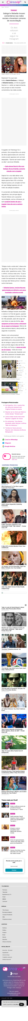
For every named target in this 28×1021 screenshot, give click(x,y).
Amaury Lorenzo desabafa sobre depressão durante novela (15, 830)
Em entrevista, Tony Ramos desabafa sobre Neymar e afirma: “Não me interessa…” (15, 423)
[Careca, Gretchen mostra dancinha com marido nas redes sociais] (5, 849)
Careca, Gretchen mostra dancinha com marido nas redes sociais (17, 851)
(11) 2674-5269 (14, 995)
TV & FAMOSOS (5, 886)
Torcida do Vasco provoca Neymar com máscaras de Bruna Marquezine (15, 430)
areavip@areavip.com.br (13, 993)
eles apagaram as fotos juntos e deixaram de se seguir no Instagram (14, 323)
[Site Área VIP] (14, 2)
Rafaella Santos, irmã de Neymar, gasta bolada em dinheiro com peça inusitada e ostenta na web (14, 290)
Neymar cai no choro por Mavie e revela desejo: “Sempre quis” (15, 413)
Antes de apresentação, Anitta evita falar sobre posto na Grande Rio (17, 841)
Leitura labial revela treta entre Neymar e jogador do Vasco (15, 417)
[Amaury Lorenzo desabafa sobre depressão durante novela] (5, 827)
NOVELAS (4, 906)
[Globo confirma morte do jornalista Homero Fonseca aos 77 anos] (5, 805)
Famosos (7, 7)
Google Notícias (10, 446)
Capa (3, 7)
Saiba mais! (14, 459)
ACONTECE (4, 924)
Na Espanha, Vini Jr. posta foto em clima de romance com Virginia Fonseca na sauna (15, 407)
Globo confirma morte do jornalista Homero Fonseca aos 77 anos (17, 807)
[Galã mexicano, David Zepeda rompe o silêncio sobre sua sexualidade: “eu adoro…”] (5, 815)
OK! (22, 1004)
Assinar (14, 870)
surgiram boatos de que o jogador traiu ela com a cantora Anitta (12, 204)
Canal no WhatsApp (11, 439)
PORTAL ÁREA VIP (6, 946)
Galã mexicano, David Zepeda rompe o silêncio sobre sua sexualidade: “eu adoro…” (17, 819)
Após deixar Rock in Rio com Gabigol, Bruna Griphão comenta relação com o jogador (14, 169)
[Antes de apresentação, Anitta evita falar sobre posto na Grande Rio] (5, 838)
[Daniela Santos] (3, 43)
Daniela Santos (9, 42)
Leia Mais (15, 1004)
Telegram (8, 443)
